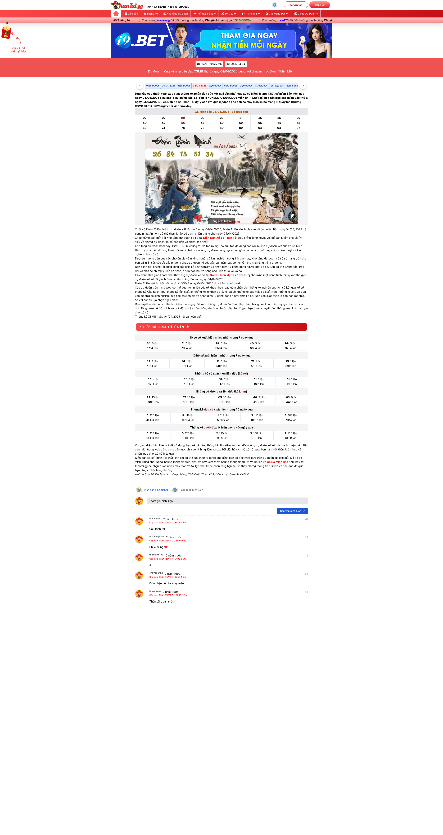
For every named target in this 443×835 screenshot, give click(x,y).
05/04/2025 (183, 85)
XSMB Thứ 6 (179, 246)
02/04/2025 (230, 85)
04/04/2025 (199, 85)
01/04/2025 (246, 85)
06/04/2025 (168, 85)
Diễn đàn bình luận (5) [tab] (156, 489)
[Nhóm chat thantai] (275, 5)
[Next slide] (303, 86)
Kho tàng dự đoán (177, 13)
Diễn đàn (132, 13)
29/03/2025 (292, 85)
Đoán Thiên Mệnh (211, 63)
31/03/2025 (261, 85)
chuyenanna (156, 573)
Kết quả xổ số (205, 13)
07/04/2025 (152, 85)
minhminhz (155, 518)
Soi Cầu (229, 13)
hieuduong (155, 591)
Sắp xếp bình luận (290, 510)
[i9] (221, 40)
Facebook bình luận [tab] (191, 489)
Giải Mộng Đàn (277, 13)
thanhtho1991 (156, 554)
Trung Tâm (251, 13)
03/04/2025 (215, 85)
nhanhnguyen (156, 536)
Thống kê (152, 13)
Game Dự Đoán (306, 13)
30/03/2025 (277, 85)
